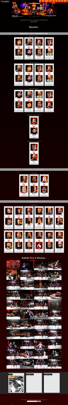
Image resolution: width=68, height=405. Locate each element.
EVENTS (43, 1)
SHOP (40, 1)
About (59, 1)
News (56, 1)
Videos (54, 1)
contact (65, 1)
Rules (62, 1)
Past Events (46, 1)
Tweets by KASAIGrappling (30, 376)
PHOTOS (51, 1)
